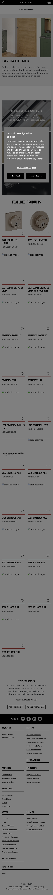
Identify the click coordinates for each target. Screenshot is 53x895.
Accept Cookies (36, 176)
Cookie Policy (22, 159)
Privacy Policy (36, 159)
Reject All (16, 176)
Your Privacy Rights (26, 168)
